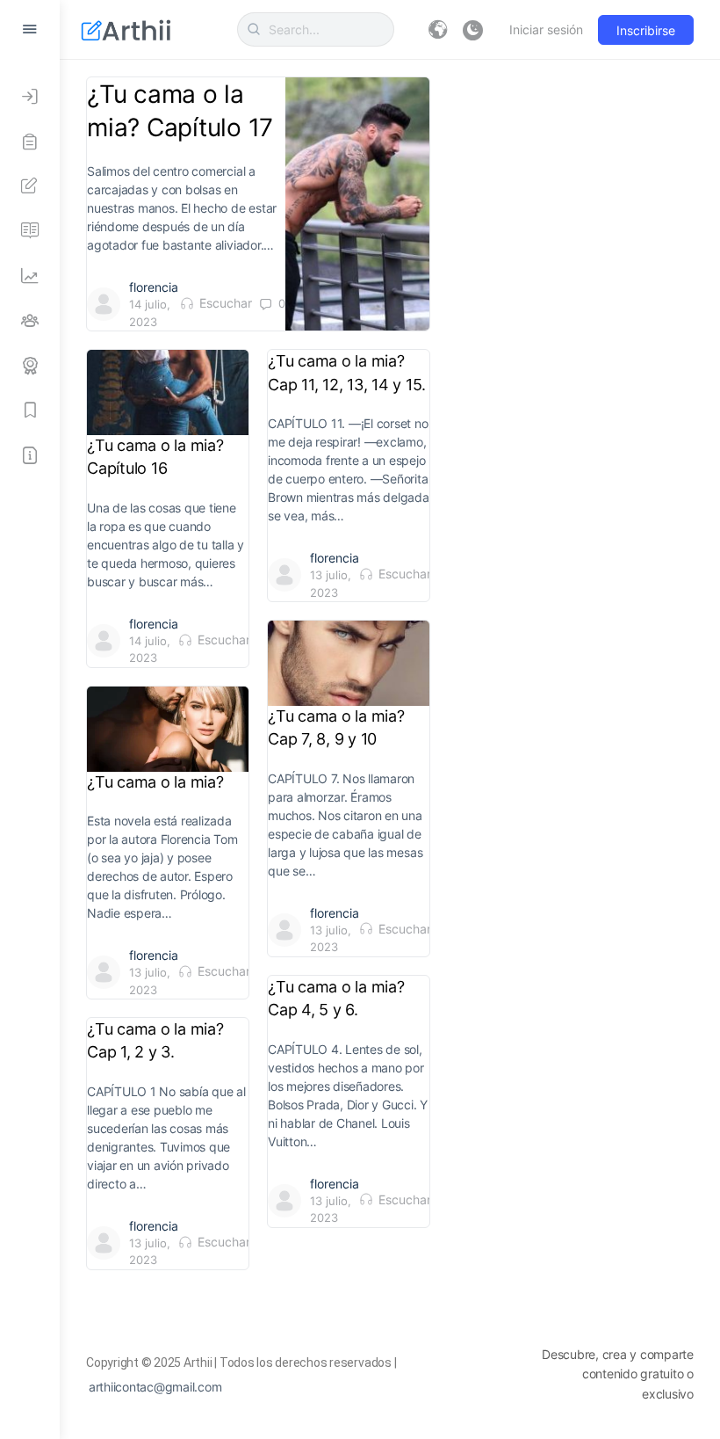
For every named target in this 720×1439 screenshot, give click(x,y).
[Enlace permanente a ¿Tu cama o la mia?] (167, 729)
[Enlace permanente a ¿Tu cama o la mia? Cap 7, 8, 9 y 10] (348, 663)
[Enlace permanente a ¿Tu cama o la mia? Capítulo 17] (357, 203)
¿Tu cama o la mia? (157, 782)
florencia (153, 287)
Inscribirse (645, 30)
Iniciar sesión (546, 29)
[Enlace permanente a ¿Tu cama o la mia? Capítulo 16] (167, 392)
